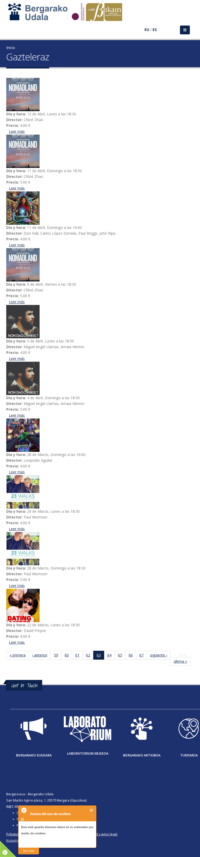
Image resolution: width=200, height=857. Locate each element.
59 (56, 655)
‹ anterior (39, 655)
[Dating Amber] (100, 605)
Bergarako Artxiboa (141, 755)
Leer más (17, 131)
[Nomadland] (100, 94)
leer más (28, 850)
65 (120, 655)
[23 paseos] (100, 492)
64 (109, 655)
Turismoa (189, 755)
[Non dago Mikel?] (100, 321)
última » (180, 661)
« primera (18, 655)
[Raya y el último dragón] (100, 208)
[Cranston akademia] (100, 435)
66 (131, 655)
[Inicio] (67, 14)
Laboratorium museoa (87, 753)
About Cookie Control (23, 810)
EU (147, 29)
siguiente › (158, 655)
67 (141, 655)
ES (155, 29)
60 (67, 655)
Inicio (10, 47)
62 (88, 655)
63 (99, 655)
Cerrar (91, 810)
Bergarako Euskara (34, 755)
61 (77, 655)
